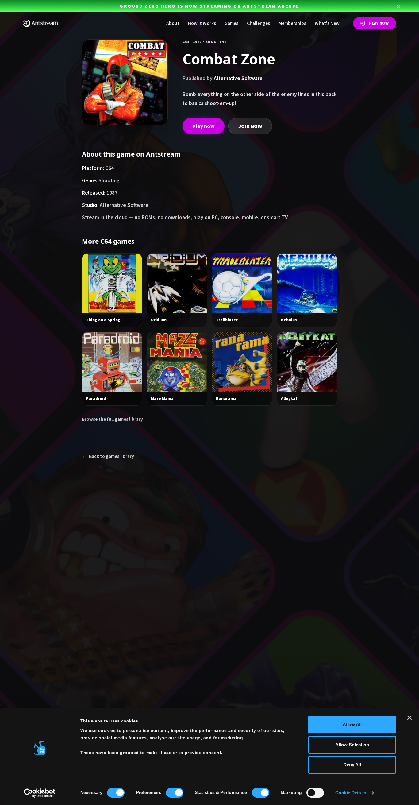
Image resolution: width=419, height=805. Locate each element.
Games (231, 23)
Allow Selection (352, 744)
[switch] (174, 793)
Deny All (352, 764)
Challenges (258, 23)
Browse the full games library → (115, 419)
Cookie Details (350, 793)
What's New (327, 23)
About (172, 23)
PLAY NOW (379, 23)
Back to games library (108, 456)
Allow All (352, 724)
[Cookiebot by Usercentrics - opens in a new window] (40, 793)
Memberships (292, 23)
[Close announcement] (398, 6)
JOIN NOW (250, 126)
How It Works (202, 23)
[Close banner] (409, 718)
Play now (203, 126)
